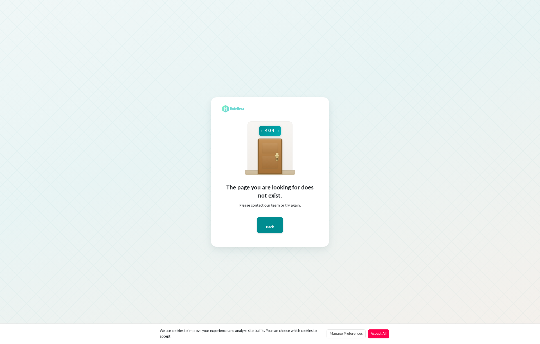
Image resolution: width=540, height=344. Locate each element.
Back (270, 227)
